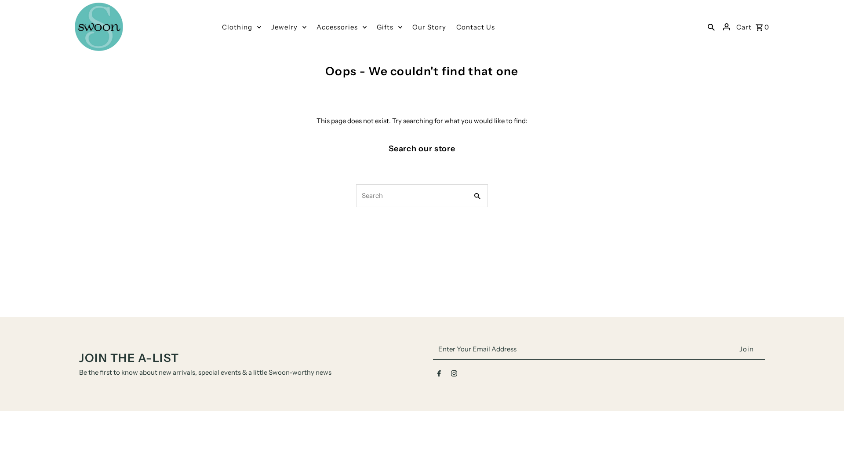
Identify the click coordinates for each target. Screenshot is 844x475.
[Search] (711, 27)
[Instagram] (454, 375)
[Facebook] (439, 375)
